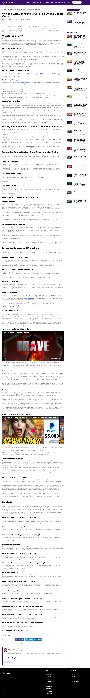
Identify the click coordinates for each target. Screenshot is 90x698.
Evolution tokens (6, 635)
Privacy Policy (74, 679)
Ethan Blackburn (11, 649)
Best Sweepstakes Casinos (50, 681)
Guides (63, 2)
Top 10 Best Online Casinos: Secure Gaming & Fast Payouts (80, 14)
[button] (19, 639)
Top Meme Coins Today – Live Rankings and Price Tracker (80, 105)
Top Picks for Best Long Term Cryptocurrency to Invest (80, 70)
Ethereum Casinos (49, 686)
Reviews (35, 2)
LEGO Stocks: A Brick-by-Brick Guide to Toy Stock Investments (79, 132)
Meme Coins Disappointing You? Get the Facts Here (80, 140)
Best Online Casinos (49, 679)
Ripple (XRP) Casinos (49, 691)
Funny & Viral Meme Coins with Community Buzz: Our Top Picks (80, 54)
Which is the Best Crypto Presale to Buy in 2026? (79, 21)
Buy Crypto (41, 2)
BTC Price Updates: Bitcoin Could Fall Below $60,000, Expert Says (80, 201)
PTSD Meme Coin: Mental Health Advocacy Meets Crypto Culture (79, 36)
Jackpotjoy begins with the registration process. (31, 82)
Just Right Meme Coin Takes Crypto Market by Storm (80, 166)
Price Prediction (50, 2)
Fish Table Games (48, 683)
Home (3, 9)
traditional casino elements (20, 191)
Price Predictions (48, 676)
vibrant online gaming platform (21, 26)
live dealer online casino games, (55, 114)
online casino (26, 44)
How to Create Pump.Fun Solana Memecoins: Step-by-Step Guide (80, 88)
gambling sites (43, 73)
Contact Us (73, 674)
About (67, 2)
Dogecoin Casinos (49, 693)
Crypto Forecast (10, 9)
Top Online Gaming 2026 (76, 678)
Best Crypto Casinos (49, 674)
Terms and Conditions (75, 681)
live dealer (56, 212)
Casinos (28, 2)
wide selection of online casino (23, 155)
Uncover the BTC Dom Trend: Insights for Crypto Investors (80, 175)
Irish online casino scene (20, 219)
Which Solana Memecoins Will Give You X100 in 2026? (80, 192)
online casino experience (47, 250)
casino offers (54, 243)
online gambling (23, 38)
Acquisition (73, 676)
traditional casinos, (37, 56)
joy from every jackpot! (43, 44)
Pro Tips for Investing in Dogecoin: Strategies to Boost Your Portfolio (79, 62)
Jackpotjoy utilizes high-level (14, 97)
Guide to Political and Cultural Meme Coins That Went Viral (80, 45)
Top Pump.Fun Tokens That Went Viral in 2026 (80, 114)
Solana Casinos (48, 688)
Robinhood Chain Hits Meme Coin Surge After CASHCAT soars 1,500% (80, 79)
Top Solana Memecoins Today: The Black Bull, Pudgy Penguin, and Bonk (80, 97)
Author (73, 683)
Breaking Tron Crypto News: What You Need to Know (80, 183)
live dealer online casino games (35, 298)
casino (18, 61)
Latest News (58, 2)
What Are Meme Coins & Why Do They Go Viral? (80, 157)
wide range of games (11, 28)
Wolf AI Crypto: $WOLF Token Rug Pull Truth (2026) (80, 122)
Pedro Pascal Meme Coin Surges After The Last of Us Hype (80, 149)
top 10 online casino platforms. (13, 238)
